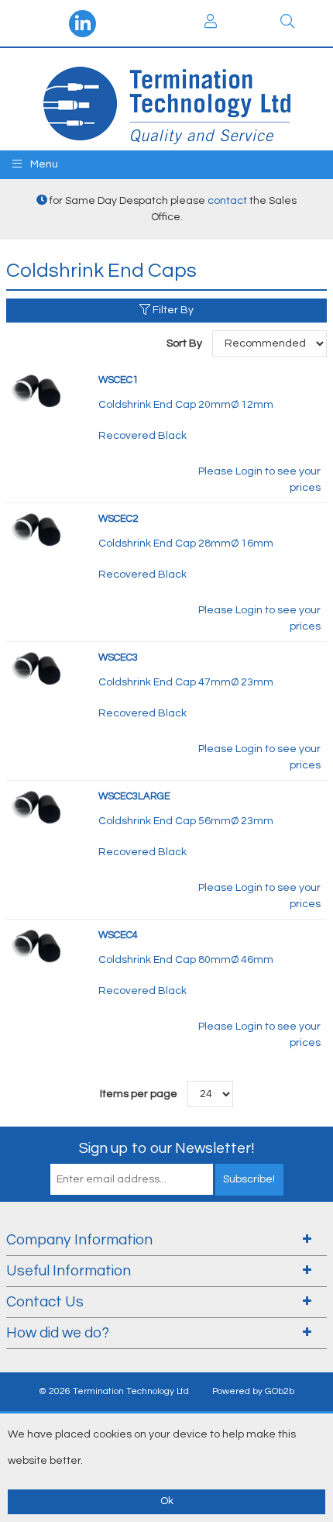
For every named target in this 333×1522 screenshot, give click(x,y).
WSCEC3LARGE (134, 796)
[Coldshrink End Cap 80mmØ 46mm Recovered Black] (37, 945)
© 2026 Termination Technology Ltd (114, 1391)
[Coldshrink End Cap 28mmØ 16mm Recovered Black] (37, 528)
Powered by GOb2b (253, 1391)
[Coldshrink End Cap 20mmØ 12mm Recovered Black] (37, 390)
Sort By (185, 343)
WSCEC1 (118, 379)
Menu (43, 164)
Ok (166, 1501)
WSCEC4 (118, 935)
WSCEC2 (118, 518)
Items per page (138, 1094)
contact (227, 200)
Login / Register (210, 23)
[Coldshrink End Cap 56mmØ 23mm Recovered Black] (37, 806)
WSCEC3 (118, 657)
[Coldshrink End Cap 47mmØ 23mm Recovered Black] (37, 667)
